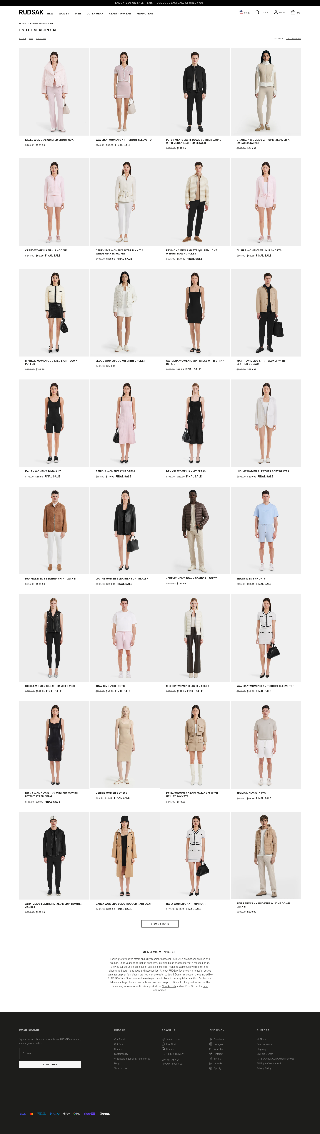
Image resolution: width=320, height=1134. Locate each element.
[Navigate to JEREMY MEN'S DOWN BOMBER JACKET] (195, 573)
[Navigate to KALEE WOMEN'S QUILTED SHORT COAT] (54, 134)
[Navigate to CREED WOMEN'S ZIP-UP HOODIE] (54, 245)
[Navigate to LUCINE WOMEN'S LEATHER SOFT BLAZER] (266, 466)
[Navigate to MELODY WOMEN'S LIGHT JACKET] (195, 681)
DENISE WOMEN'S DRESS (111, 793)
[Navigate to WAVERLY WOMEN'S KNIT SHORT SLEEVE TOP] (125, 134)
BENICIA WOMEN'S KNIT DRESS (115, 471)
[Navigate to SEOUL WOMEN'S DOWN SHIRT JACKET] (125, 355)
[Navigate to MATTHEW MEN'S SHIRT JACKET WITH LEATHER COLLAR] (266, 355)
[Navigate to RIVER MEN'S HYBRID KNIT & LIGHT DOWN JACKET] (266, 898)
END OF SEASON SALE (42, 23)
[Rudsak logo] (31, 12)
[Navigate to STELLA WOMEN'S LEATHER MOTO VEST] (54, 681)
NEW (50, 13)
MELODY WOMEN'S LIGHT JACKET (187, 686)
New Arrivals (169, 986)
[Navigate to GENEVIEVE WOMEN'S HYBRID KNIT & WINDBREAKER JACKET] (125, 245)
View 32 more (160, 924)
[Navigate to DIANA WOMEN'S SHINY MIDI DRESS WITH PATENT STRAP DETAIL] (54, 788)
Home (22, 23)
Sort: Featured (293, 38)
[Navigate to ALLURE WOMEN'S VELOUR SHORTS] (266, 245)
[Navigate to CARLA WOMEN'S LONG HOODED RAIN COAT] (125, 898)
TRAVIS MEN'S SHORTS (251, 578)
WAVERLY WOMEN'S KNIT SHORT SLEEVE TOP (125, 140)
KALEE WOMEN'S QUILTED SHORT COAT (50, 140)
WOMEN (64, 13)
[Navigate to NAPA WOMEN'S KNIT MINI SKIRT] (195, 898)
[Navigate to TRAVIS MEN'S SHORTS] (266, 573)
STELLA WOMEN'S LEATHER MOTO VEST (50, 686)
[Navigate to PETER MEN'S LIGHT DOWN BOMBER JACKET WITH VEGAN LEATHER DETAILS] (195, 134)
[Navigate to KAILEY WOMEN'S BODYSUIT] (54, 466)
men (205, 986)
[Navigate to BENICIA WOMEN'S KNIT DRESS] (125, 466)
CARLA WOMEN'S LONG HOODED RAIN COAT (124, 904)
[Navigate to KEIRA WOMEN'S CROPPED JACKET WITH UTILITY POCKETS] (195, 788)
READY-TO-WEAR (120, 13)
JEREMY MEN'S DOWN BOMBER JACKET (191, 578)
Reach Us (168, 1030)
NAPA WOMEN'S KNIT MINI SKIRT (187, 904)
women (162, 990)
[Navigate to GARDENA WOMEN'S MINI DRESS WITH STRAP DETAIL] (195, 355)
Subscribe (50, 1064)
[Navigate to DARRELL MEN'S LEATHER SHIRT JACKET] (54, 573)
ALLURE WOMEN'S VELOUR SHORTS (259, 250)
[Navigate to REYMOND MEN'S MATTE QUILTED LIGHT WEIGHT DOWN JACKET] (195, 245)
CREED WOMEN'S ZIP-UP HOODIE (46, 250)
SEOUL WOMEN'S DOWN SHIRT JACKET (120, 361)
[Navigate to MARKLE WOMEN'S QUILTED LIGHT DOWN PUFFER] (54, 355)
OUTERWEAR (95, 13)
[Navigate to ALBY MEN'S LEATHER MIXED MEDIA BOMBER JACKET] (54, 898)
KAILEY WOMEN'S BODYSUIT (43, 471)
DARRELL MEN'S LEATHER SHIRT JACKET (51, 578)
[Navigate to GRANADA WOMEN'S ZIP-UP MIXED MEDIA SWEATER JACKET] (266, 134)
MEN (78, 13)
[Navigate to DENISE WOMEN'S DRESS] (125, 787)
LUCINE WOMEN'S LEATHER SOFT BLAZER (263, 471)
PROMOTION (144, 13)
